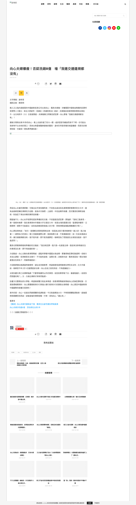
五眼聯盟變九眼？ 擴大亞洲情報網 (75, 397)
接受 (89, 503)
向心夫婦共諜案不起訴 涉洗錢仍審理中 (49, 397)
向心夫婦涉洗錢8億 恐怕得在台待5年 (25, 307)
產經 (74, 4)
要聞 (55, 4)
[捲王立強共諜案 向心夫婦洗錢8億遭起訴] (75, 413)
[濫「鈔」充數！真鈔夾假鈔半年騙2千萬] (75, 469)
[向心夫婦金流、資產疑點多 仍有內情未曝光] (22, 441)
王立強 (33, 352)
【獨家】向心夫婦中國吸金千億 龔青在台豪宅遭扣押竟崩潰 (34, 304)
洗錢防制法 (26, 352)
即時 (49, 4)
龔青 (40, 352)
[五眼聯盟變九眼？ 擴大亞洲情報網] (75, 385)
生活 (62, 4)
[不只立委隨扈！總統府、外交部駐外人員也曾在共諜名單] (22, 469)
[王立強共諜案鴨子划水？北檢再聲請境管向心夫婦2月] (48, 441)
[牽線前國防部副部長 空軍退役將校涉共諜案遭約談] (22, 413)
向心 (19, 352)
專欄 (87, 4)
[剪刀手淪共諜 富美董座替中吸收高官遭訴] (48, 469)
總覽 (42, 4)
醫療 (68, 4)
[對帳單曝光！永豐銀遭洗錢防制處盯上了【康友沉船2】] (75, 441)
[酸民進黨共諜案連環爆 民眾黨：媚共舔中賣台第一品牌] (22, 385)
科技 (81, 4)
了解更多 (97, 503)
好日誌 (95, 4)
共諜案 (12, 352)
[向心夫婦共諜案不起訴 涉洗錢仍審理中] (48, 385)
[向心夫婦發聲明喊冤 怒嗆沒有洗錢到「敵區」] (48, 413)
